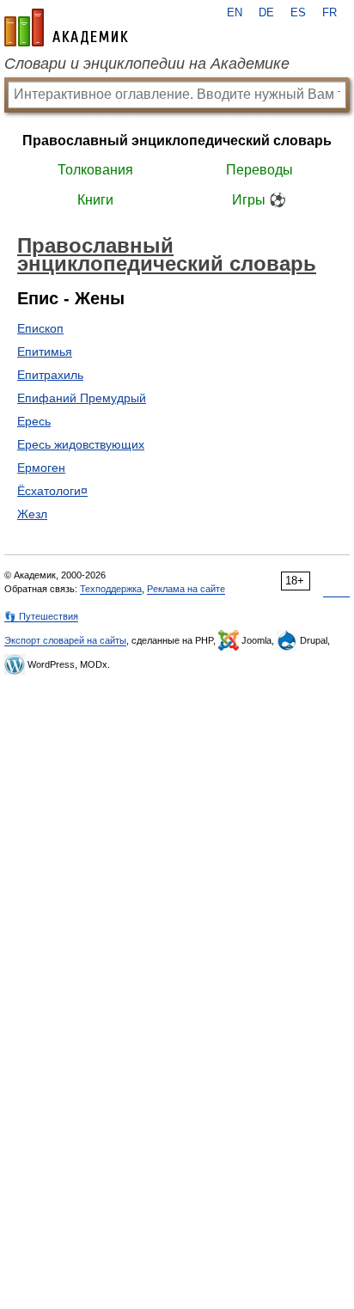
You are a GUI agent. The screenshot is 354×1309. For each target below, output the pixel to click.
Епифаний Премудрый (81, 398)
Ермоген (41, 467)
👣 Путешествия (41, 616)
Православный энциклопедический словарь (177, 140)
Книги (95, 200)
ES (298, 13)
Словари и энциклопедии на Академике (147, 63)
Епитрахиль (50, 375)
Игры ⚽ (259, 200)
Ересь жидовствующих (80, 444)
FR (329, 13)
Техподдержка (111, 589)
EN (234, 13)
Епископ (40, 328)
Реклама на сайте (186, 589)
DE (266, 13)
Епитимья (44, 351)
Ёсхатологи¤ (52, 491)
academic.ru (66, 27)
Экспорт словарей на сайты (65, 640)
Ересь (34, 421)
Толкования (95, 169)
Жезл (32, 514)
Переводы (259, 169)
